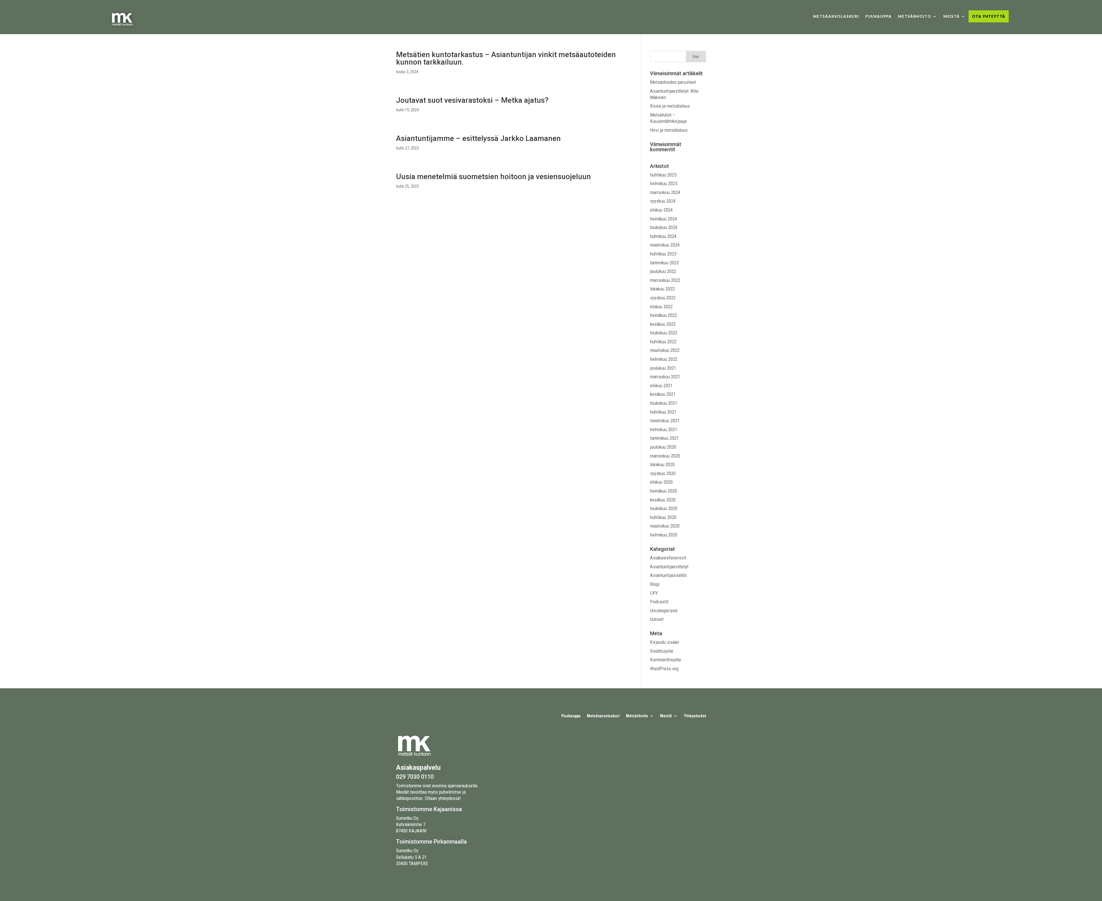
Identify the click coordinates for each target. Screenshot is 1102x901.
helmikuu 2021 (663, 429)
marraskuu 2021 (665, 376)
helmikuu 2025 (663, 183)
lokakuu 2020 (662, 464)
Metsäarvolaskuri (836, 16)
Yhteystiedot (695, 716)
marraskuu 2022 (665, 280)
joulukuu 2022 (663, 271)
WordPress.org (664, 668)
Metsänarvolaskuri (603, 716)
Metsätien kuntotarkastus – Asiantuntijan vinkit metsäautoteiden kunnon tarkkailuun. (506, 58)
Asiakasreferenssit (668, 558)
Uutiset (656, 619)
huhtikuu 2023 (663, 254)
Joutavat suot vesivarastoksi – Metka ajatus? (472, 100)
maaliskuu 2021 (665, 420)
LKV (654, 593)
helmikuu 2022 (663, 359)
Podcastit (659, 601)
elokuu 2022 (661, 306)
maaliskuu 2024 (665, 245)
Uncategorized (663, 610)
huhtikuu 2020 (663, 517)
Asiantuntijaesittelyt (669, 566)
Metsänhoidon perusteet (673, 82)
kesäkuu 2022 (663, 324)
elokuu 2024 (661, 210)
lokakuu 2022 (662, 289)
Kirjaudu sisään (664, 642)
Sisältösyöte (661, 651)
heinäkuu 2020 (663, 491)
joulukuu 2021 (663, 368)
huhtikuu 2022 (663, 341)
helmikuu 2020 (663, 535)
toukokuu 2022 (663, 333)
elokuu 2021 (661, 385)
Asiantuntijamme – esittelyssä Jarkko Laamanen (478, 138)
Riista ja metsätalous (670, 106)
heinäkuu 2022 (663, 315)
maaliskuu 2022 (665, 350)
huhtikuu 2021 (663, 412)
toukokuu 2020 (663, 508)
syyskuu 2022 (663, 298)
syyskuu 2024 (663, 201)
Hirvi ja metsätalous (669, 130)
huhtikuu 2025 (663, 175)
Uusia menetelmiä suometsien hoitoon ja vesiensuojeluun (493, 176)
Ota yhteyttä (989, 16)
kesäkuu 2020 (663, 500)
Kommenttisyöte (665, 659)
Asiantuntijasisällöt (668, 575)
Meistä (951, 16)
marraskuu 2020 (665, 456)
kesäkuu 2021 (663, 394)
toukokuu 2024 (663, 227)
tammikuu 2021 (664, 438)
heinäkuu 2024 (663, 219)
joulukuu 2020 (663, 447)
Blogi (654, 584)
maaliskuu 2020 (665, 526)
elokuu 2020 (661, 482)
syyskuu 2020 (663, 473)
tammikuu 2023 (664, 263)
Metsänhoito (914, 16)
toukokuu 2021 (663, 403)
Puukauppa (878, 16)
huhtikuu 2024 (663, 236)
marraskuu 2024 (665, 192)
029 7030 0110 (415, 776)
